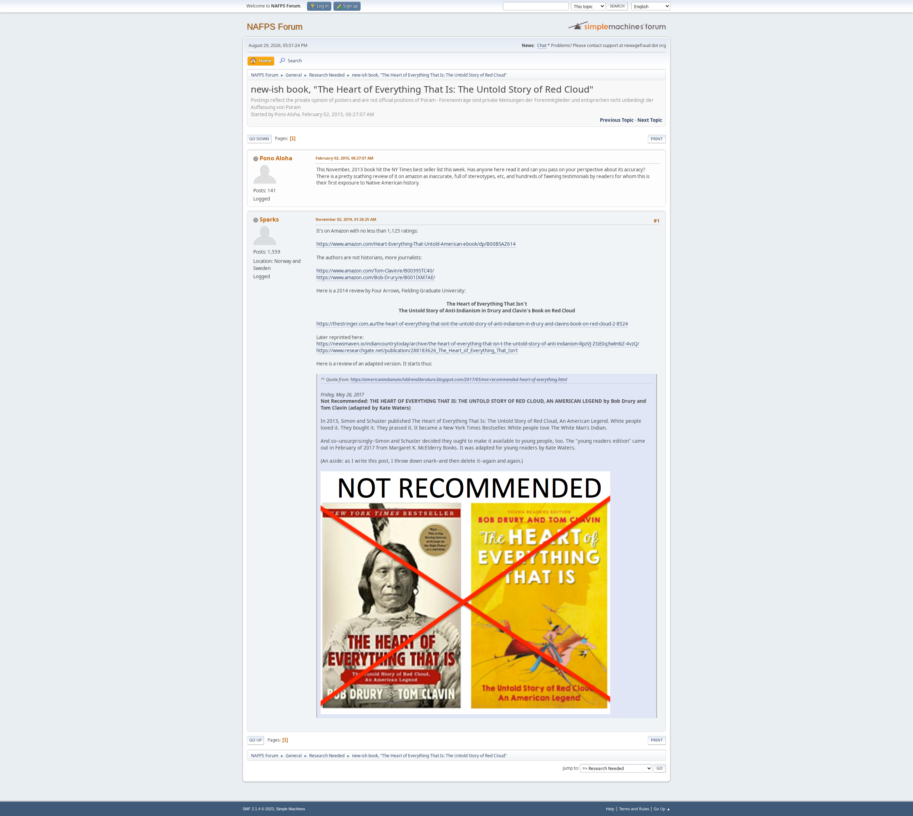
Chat (541, 45)
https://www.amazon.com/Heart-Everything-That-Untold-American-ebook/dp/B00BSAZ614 (416, 244)
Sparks (269, 219)
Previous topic (617, 120)
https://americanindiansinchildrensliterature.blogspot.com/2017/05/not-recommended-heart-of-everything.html (459, 379)
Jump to (570, 768)
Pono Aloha (276, 158)
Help (610, 808)
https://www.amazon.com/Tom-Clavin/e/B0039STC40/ (375, 270)
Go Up (255, 740)
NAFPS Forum (274, 26)
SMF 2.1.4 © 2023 (258, 809)
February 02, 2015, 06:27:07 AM (344, 158)
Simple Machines (290, 809)
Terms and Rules (634, 808)
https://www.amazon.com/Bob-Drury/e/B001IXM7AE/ (375, 277)
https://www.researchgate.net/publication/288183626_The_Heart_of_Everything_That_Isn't (417, 350)
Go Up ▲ (662, 808)
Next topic (649, 120)
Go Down (259, 138)
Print (657, 138)
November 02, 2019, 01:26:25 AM (346, 219)
